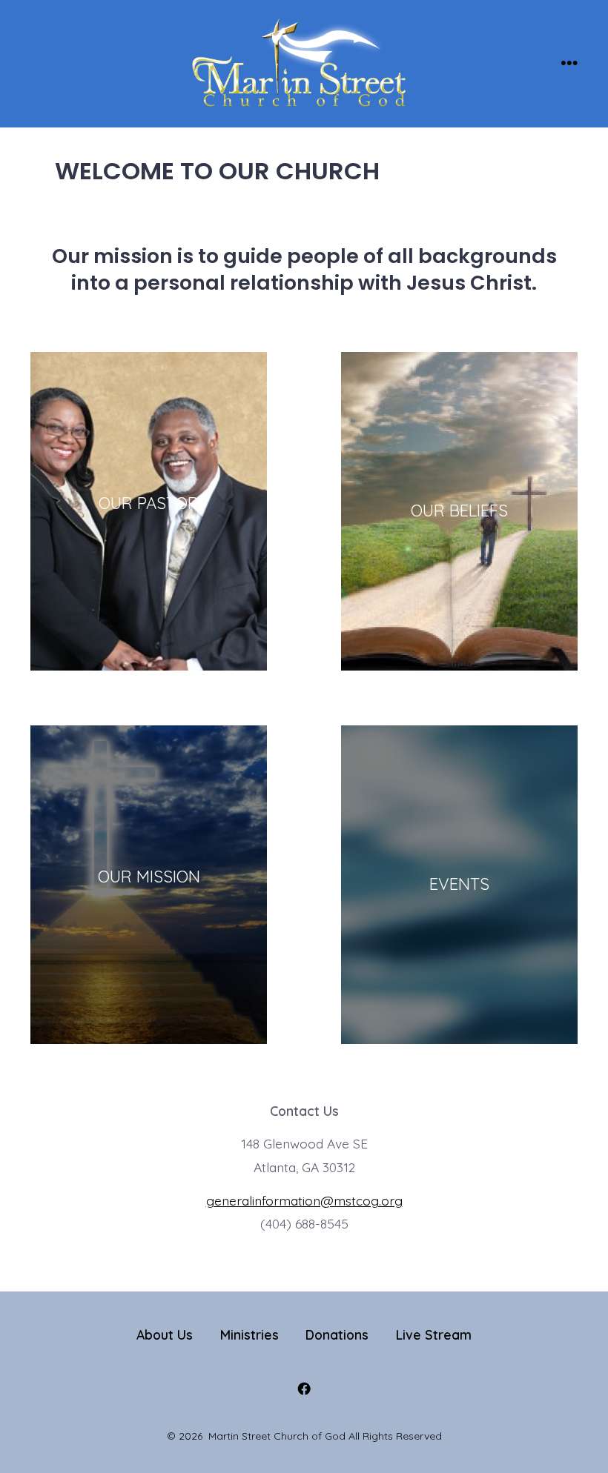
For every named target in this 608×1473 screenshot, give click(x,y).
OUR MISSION (149, 876)
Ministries (249, 1334)
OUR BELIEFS (459, 510)
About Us (164, 1334)
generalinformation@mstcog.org (304, 1200)
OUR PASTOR (149, 503)
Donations (337, 1334)
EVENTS (459, 884)
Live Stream (434, 1334)
